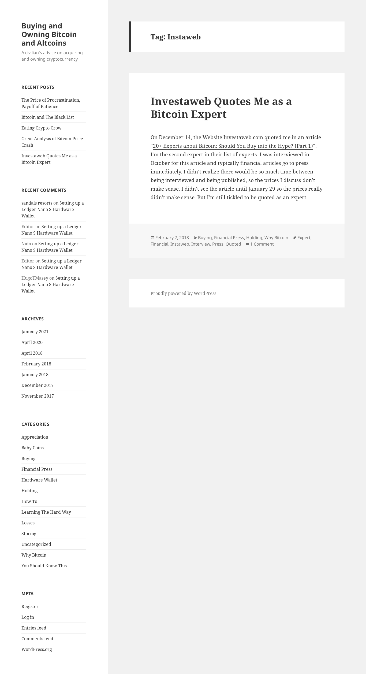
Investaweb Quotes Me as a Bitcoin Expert (221, 107)
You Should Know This (44, 566)
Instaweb (179, 244)
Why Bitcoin (33, 555)
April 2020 (32, 342)
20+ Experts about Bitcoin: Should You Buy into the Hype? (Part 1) (233, 145)
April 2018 (32, 353)
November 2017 (37, 396)
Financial (159, 244)
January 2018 (34, 374)
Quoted (233, 244)
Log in (27, 617)
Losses (28, 523)
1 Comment (262, 244)
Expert (304, 237)
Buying (28, 458)
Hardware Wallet (39, 480)
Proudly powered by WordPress (183, 293)
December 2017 (37, 385)
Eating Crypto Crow (41, 128)
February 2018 (36, 364)
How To (29, 501)
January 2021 (34, 332)
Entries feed (33, 628)
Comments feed (37, 639)
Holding (29, 491)
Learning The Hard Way (46, 512)
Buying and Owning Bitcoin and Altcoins (49, 34)
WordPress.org (36, 649)
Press (217, 244)
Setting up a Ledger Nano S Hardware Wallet (52, 209)
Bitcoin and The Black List (47, 117)
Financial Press (36, 469)
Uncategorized (36, 544)
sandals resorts (36, 203)
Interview (200, 244)
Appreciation (34, 437)
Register (30, 606)
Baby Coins (32, 448)
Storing (28, 533)
